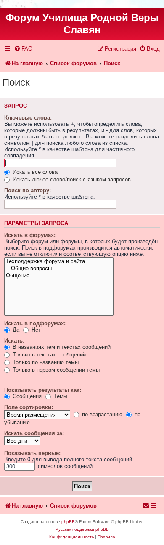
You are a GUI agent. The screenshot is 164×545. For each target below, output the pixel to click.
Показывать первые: (32, 453)
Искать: (14, 341)
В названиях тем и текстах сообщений (61, 347)
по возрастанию (101, 414)
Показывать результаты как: (42, 390)
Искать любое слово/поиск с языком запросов (71, 179)
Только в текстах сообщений (48, 354)
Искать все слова (34, 172)
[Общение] (59, 275)
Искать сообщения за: (34, 433)
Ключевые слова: (28, 117)
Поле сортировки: (28, 407)
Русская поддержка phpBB (82, 529)
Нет (35, 330)
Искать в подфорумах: (35, 323)
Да (15, 330)
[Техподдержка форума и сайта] (59, 261)
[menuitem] (23, 49)
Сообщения (26, 396)
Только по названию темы (45, 362)
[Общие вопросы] (59, 268)
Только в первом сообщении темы (55, 370)
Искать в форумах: (30, 235)
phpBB (68, 521)
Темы (59, 396)
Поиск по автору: (27, 190)
